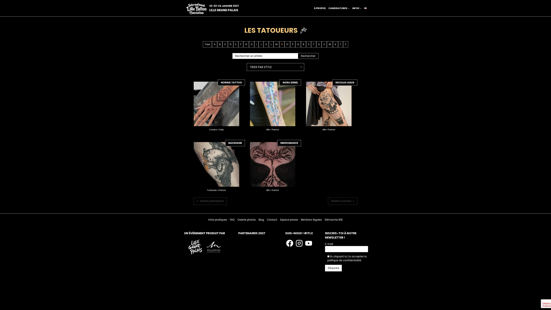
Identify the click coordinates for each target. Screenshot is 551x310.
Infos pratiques (217, 219)
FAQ (232, 219)
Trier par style (261, 67)
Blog (261, 219)
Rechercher (308, 56)
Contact (272, 219)
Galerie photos (246, 219)
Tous (207, 44)
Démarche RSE (334, 219)
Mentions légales (311, 219)
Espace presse (289, 219)
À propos (320, 8)
